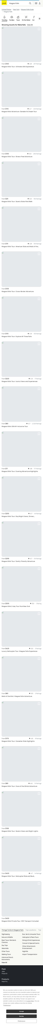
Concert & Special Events (30, 943)
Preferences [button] (7, 1005)
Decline (21, 1016)
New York (16, 9)
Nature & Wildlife (7, 937)
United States (6, 9)
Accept (21, 1011)
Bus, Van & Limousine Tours (31, 934)
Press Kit (4, 973)
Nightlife (25, 951)
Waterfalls (5, 948)
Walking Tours (6, 954)
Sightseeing (6, 934)
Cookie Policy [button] (30, 1001)
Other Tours (5, 951)
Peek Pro (4, 981)
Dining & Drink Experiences (31, 940)
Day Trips (5, 945)
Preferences (21, 1021)
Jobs (3, 971)
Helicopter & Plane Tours (30, 937)
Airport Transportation (29, 954)
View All (30, 25)
